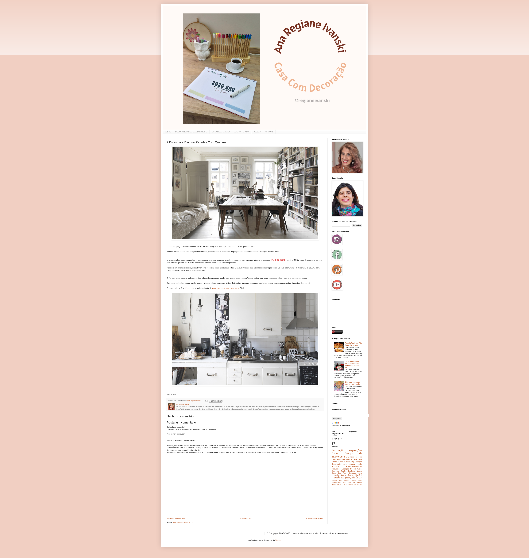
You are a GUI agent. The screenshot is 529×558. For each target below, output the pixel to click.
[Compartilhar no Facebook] (218, 401)
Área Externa (344, 480)
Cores (347, 462)
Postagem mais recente (176, 518)
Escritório (335, 479)
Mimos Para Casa (354, 459)
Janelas (353, 480)
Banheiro (351, 471)
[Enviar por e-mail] (210, 401)
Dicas (335, 453)
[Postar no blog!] (213, 401)
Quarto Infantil (347, 475)
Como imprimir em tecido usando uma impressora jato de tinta (352, 364)
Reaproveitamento (354, 466)
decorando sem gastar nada (343, 477)
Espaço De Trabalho (354, 482)
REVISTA (358, 475)
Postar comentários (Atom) (183, 522)
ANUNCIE (269, 132)
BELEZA (257, 132)
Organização (356, 462)
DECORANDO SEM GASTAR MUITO (191, 132)
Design (359, 471)
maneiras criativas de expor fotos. (225, 288)
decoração (338, 450)
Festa (347, 479)
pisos (344, 482)
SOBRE (167, 132)
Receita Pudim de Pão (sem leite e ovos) (353, 344)
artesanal (341, 459)
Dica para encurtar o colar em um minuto (352, 383)
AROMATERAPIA (241, 132)
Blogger (278, 540)
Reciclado (352, 473)
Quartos (343, 471)
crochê (360, 480)
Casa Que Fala (339, 473)
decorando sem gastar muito (347, 464)
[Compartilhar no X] (215, 401)
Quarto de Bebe (356, 479)
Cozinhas (335, 471)
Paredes (359, 477)
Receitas (335, 466)
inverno (341, 479)
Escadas (335, 480)
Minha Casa (337, 462)
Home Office (336, 484)
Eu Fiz (353, 469)
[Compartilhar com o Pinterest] (221, 401)
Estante (350, 484)
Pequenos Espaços (340, 469)
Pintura (344, 484)
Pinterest (189, 288)
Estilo (334, 459)
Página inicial (245, 518)
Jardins (359, 469)
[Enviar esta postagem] (206, 400)
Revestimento (336, 482)
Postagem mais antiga (314, 518)
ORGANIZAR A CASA (221, 132)
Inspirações (355, 450)
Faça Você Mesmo (353, 457)
